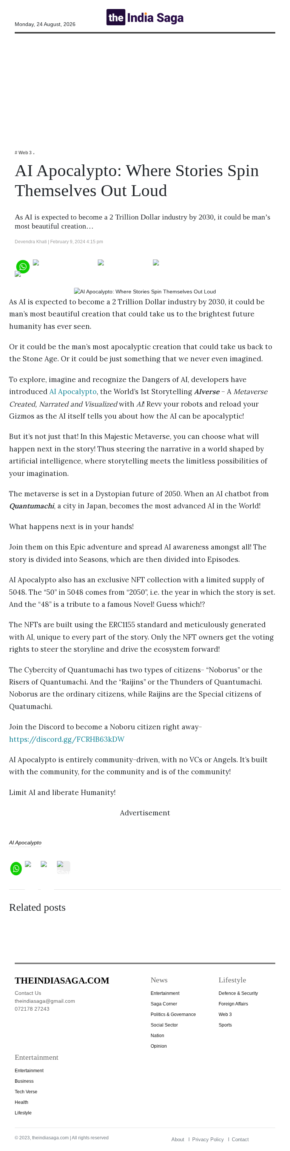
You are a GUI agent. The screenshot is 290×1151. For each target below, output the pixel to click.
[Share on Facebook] (64, 265)
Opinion (159, 1046)
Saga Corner (164, 1004)
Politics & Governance (173, 1014)
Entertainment (165, 993)
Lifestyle (23, 1113)
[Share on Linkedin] (44, 277)
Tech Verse (26, 1091)
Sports (225, 1025)
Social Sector (164, 1025)
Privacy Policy (208, 1139)
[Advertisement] (145, 86)
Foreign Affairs (233, 1004)
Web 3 (225, 1014)
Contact (240, 1139)
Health (21, 1102)
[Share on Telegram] (183, 265)
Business (24, 1081)
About (177, 1139)
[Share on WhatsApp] (22, 265)
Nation (157, 1035)
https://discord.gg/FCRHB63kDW (66, 739)
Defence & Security (238, 993)
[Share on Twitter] (124, 265)
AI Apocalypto (73, 391)
